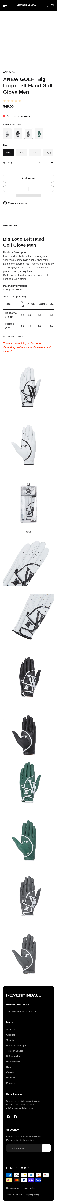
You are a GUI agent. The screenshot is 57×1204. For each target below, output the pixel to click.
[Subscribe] (46, 1148)
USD (23, 1168)
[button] (28, 188)
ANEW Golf (9, 72)
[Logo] (28, 5)
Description (10, 225)
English (10, 1168)
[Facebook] (15, 1116)
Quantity (8, 162)
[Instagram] (8, 1116)
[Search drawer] (46, 5)
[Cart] (52, 5)
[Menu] (5, 5)
